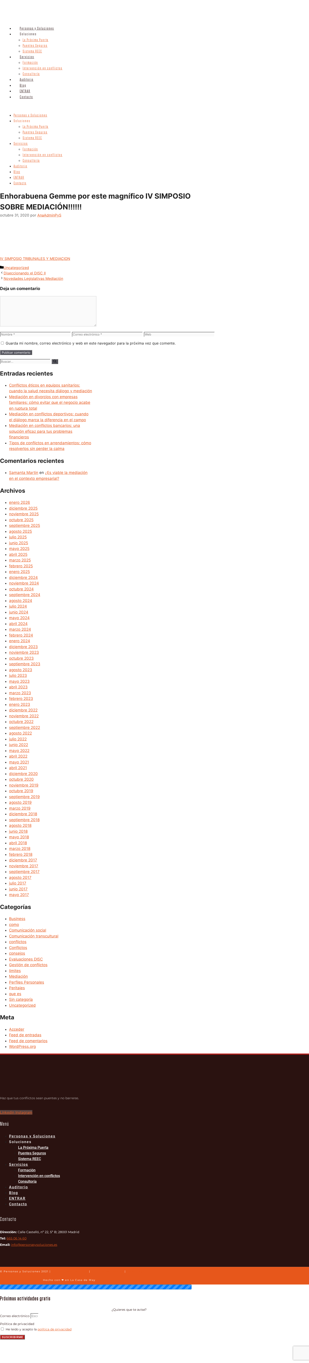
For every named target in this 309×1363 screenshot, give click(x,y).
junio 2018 (18, 831)
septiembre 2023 (24, 664)
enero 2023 (19, 704)
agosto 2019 (20, 802)
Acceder (16, 1029)
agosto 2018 (20, 825)
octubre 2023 (21, 658)
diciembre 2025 (23, 508)
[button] (127, 106)
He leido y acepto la (38, 1329)
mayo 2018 (19, 837)
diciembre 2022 (23, 710)
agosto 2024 (20, 600)
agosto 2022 (20, 733)
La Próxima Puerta (35, 40)
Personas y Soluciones (37, 28)
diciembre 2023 (23, 647)
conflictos (17, 942)
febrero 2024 (21, 635)
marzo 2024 (20, 629)
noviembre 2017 (23, 866)
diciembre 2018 (23, 814)
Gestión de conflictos (28, 965)
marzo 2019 (20, 808)
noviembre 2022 (24, 716)
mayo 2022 (19, 750)
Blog (23, 85)
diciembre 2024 (23, 577)
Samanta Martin (23, 472)
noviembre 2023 (24, 652)
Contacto (26, 97)
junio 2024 (18, 612)
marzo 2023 (20, 693)
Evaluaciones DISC (26, 959)
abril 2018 (18, 843)
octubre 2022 (21, 721)
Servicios (27, 57)
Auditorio (26, 79)
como (14, 924)
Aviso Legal (136, 1271)
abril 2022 (18, 756)
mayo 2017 (19, 894)
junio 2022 (18, 744)
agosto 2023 (20, 670)
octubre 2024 (21, 589)
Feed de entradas (25, 1035)
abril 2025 (18, 554)
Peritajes (17, 988)
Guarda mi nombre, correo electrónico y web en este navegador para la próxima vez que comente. (91, 343)
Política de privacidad (17, 1324)
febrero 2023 (21, 698)
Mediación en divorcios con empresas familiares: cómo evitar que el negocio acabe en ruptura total (49, 403)
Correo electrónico (15, 1316)
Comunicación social (27, 930)
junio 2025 (18, 543)
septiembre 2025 (24, 525)
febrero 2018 (20, 854)
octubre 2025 (21, 520)
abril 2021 (18, 768)
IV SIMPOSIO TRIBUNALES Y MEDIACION (35, 258)
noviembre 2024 (24, 583)
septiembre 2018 (24, 820)
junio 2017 (18, 889)
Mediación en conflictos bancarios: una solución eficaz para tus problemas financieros (44, 431)
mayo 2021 (19, 762)
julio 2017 (17, 883)
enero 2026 (19, 502)
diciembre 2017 (23, 860)
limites (15, 970)
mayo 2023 (19, 681)
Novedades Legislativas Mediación (33, 278)
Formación (30, 62)
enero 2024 (19, 641)
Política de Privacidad (70, 1271)
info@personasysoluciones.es (34, 1245)
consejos (17, 953)
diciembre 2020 (23, 773)
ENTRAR (25, 91)
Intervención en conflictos (42, 68)
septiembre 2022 (24, 727)
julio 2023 (18, 675)
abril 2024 (18, 623)
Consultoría (31, 74)
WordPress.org (22, 1046)
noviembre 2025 (24, 514)
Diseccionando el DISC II (25, 273)
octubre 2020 (21, 779)
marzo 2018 (19, 848)
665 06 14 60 (16, 1238)
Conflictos (18, 947)
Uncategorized (16, 267)
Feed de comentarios (28, 1041)
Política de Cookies (107, 1271)
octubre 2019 (21, 791)
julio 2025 (18, 537)
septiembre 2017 (24, 871)
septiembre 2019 (24, 796)
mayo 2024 (19, 618)
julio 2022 (18, 739)
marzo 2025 (20, 560)
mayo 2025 (19, 548)
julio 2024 (18, 606)
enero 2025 (19, 571)
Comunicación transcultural (33, 936)
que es (15, 994)
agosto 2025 (20, 531)
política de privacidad (54, 1329)
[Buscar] (55, 361)
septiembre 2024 (24, 594)
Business (17, 918)
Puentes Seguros (35, 46)
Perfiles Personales (26, 982)
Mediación (18, 976)
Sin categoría (21, 999)
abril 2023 (18, 687)
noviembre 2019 (23, 785)
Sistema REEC (32, 51)
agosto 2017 (20, 877)
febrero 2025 (21, 566)
